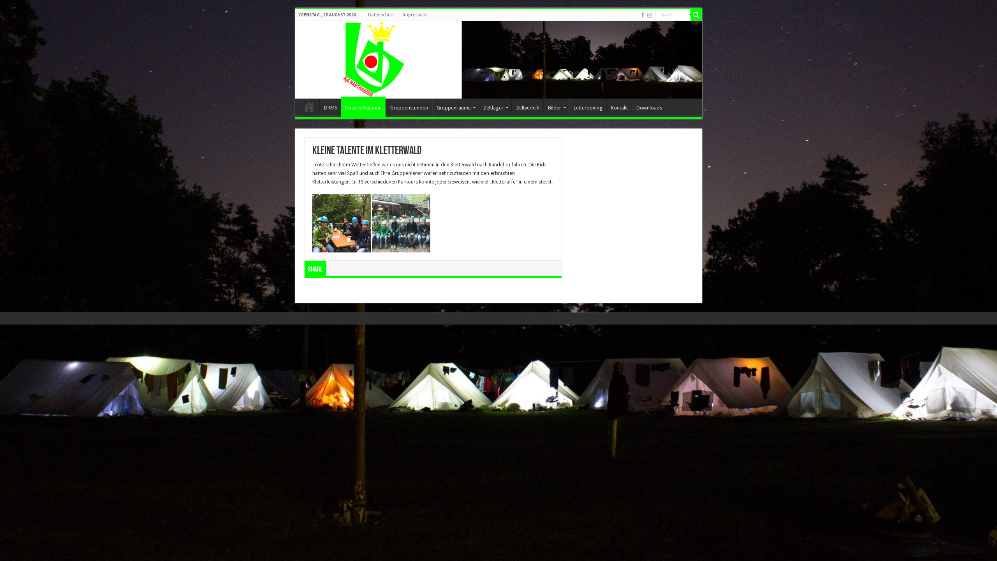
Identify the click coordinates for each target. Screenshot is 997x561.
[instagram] (649, 15)
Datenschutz (381, 15)
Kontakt (619, 108)
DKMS (330, 108)
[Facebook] (642, 15)
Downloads (649, 108)
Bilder (554, 108)
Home (309, 107)
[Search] (696, 15)
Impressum (414, 15)
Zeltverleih (527, 108)
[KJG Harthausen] (498, 60)
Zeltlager (493, 108)
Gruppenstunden (409, 108)
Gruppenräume (454, 108)
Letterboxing (588, 108)
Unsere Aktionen (363, 108)
